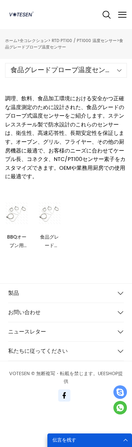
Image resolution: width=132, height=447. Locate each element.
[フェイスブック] (64, 395)
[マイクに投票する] (120, 407)
